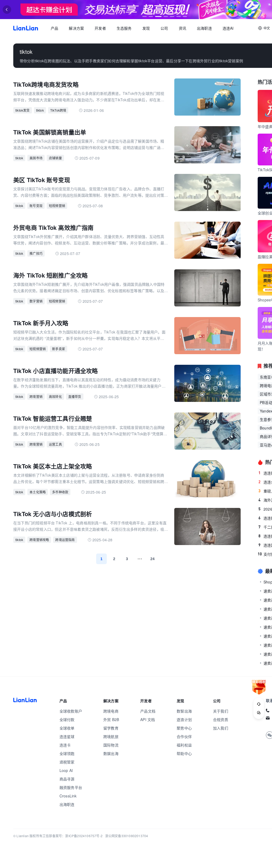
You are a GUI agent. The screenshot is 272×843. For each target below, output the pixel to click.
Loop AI (66, 770)
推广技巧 (35, 253)
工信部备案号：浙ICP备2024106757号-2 (72, 835)
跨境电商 (110, 711)
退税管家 (67, 762)
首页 (25, 28)
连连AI (228, 28)
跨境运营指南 (65, 539)
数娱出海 (110, 753)
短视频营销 (57, 205)
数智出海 (184, 711)
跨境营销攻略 (39, 539)
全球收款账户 (71, 711)
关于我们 (220, 711)
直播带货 (74, 396)
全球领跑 (67, 753)
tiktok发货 (22, 110)
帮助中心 (184, 753)
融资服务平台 (71, 787)
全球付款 (67, 719)
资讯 (182, 28)
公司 (164, 28)
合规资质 (220, 719)
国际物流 (110, 745)
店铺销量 (55, 158)
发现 (146, 28)
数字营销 (35, 301)
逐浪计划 (184, 719)
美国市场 (35, 158)
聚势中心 (184, 728)
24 (152, 559)
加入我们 (220, 728)
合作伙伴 (184, 736)
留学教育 (110, 728)
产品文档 (147, 711)
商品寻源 (67, 778)
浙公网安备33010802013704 (126, 835)
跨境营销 (35, 396)
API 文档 (147, 719)
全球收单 (67, 728)
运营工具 (55, 444)
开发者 (100, 28)
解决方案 (76, 28)
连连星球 (67, 736)
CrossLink (68, 795)
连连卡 (65, 745)
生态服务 (124, 28)
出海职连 (204, 28)
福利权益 (184, 745)
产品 (54, 28)
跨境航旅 (110, 736)
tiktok (40, 110)
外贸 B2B (111, 719)
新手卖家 (58, 348)
